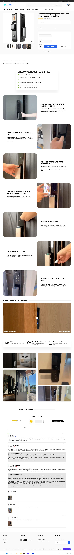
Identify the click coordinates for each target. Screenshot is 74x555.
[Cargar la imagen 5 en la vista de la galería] (28, 46)
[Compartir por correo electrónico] (48, 51)
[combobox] (38, 5)
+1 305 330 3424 (42, 539)
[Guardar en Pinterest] (45, 51)
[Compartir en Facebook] (41, 51)
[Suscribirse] (69, 542)
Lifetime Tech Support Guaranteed (39, 341)
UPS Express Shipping (14, 341)
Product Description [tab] (8, 60)
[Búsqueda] (49, 5)
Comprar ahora (63, 46)
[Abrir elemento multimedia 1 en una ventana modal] (18, 28)
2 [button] (36, 529)
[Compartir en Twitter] (43, 51)
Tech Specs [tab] (15, 60)
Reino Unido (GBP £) (60, 1)
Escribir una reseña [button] (57, 421)
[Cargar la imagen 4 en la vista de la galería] (23, 46)
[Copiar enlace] (50, 51)
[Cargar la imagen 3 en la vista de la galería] (18, 46)
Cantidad (40, 44)
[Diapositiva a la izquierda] (4, 46)
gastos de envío (46, 28)
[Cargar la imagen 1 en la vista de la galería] (8, 46)
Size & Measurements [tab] (23, 60)
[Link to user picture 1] (10, 497)
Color (40, 33)
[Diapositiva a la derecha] (33, 46)
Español (67, 1)
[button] (69, 5)
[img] (10, 433)
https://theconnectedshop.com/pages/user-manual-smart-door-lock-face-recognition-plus (25, 483)
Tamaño (40, 39)
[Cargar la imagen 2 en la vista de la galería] (13, 46)
